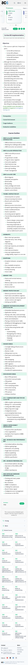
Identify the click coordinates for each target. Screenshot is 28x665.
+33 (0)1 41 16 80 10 (7, 650)
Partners (19, 648)
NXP (9, 15)
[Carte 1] (10, 25)
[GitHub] (16, 658)
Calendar (19, 651)
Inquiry (21, 503)
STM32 (10, 13)
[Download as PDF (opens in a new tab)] (24, 29)
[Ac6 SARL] (2, 663)
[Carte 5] (18, 25)
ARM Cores (11, 11)
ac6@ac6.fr (5, 648)
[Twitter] (10, 658)
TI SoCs (10, 17)
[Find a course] (14, 3)
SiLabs (10, 20)
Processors (9, 8)
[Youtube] (7, 658)
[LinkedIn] (13, 658)
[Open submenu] (25, 3)
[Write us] (22, 29)
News (18, 653)
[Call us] (19, 29)
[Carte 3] (14, 25)
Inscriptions (20, 650)
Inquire (15, 28)
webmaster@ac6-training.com (11, 663)
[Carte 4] (16, 25)
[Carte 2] (12, 25)
